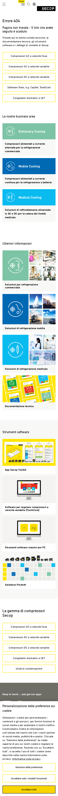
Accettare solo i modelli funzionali (29, 778)
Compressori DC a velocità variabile (29, 77)
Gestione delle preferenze (29, 767)
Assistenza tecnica (29, 139)
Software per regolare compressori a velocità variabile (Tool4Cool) (29, 495)
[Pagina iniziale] (46, 8)
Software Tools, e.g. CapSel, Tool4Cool (29, 87)
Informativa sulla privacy (26, 759)
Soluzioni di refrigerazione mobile (29, 313)
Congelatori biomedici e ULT (29, 98)
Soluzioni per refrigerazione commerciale (29, 271)
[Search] (28, 4)
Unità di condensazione (29, 668)
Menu (4, 4)
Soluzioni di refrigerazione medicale (29, 354)
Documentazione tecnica (29, 392)
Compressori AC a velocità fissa (29, 56)
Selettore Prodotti (29, 571)
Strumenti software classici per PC (29, 534)
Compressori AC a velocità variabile (29, 66)
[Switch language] (34, 4)
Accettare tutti (29, 789)
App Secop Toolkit (29, 456)
